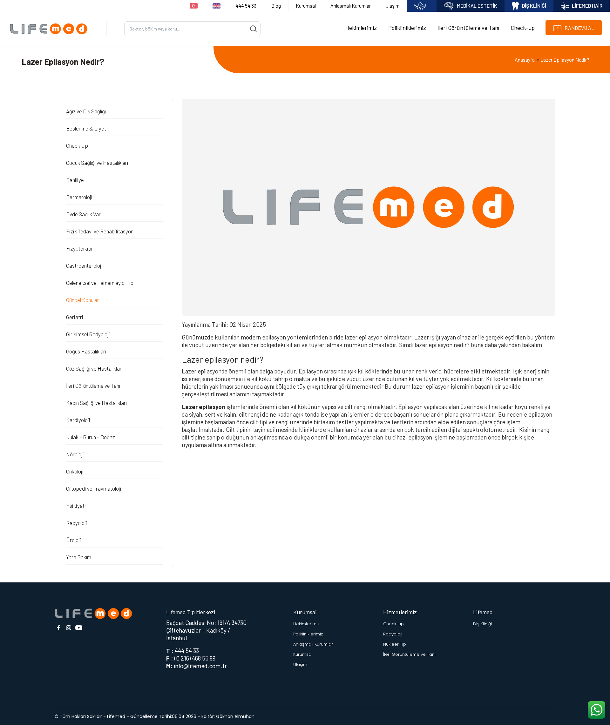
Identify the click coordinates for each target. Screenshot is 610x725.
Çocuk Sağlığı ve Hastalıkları (97, 162)
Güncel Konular (82, 300)
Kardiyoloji (78, 420)
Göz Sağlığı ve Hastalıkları (94, 368)
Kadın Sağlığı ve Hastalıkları (96, 402)
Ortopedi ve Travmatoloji (93, 488)
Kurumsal (306, 6)
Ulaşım (392, 6)
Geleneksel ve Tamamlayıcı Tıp (99, 282)
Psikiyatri (77, 505)
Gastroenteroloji (84, 265)
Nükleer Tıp (394, 644)
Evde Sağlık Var (83, 214)
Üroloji (73, 540)
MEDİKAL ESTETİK (477, 6)
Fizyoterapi (79, 248)
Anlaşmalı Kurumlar (350, 6)
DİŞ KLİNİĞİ (534, 6)
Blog (276, 6)
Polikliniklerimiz (407, 27)
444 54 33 (245, 6)
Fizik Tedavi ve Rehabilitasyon (99, 231)
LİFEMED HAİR (587, 6)
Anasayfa (525, 60)
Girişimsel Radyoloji (88, 334)
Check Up (77, 145)
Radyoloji (76, 523)
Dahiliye (75, 180)
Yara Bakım (78, 557)
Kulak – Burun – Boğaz (90, 437)
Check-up (523, 27)
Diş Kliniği (482, 624)
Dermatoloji (79, 197)
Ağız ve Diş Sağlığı (86, 111)
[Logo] (51, 28)
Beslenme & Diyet (86, 128)
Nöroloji (75, 454)
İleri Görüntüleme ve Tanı (468, 27)
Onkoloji (75, 471)
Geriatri (74, 317)
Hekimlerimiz (361, 27)
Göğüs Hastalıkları (86, 351)
